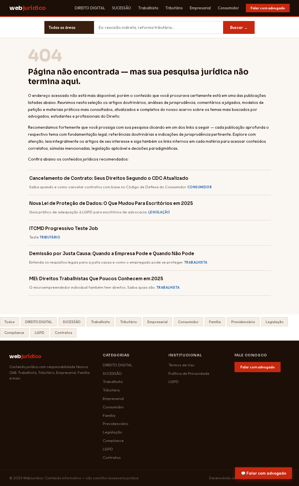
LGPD (39, 332)
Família (215, 322)
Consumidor (228, 8)
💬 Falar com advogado (263, 473)
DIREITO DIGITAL (90, 8)
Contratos (63, 332)
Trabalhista (148, 8)
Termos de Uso (181, 365)
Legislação (275, 322)
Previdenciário (243, 322)
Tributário (174, 8)
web (27, 8)
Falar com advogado (268, 8)
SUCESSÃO (121, 8)
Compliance (14, 332)
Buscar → (239, 27)
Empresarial (200, 8)
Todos (9, 322)
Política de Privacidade (188, 373)
